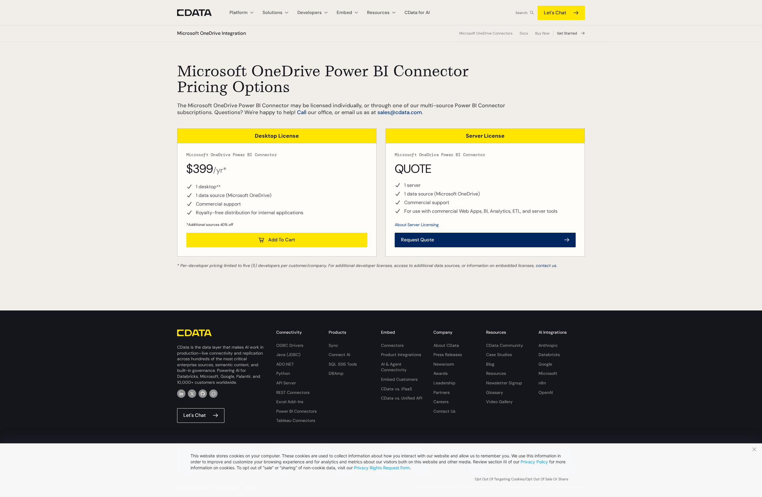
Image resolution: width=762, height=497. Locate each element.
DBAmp (336, 373)
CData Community (504, 345)
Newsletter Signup (504, 383)
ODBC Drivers (289, 345)
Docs (524, 33)
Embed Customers (399, 379)
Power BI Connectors (296, 411)
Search (521, 12)
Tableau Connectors (295, 420)
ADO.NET (285, 364)
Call (301, 112)
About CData (446, 345)
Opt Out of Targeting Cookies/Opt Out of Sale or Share (521, 479)
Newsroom (443, 364)
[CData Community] (213, 393)
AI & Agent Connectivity (394, 367)
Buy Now (542, 33)
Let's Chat (555, 13)
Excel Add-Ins (289, 401)
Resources (496, 373)
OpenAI (545, 392)
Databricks (549, 354)
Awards (440, 373)
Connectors (392, 345)
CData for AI (417, 12)
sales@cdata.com (399, 112)
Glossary (494, 392)
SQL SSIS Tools (343, 364)
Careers (441, 401)
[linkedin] (181, 393)
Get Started (567, 33)
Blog (490, 364)
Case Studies (499, 354)
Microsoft (547, 373)
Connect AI (339, 354)
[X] (192, 393)
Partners (441, 392)
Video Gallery (499, 401)
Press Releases (447, 354)
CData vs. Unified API (401, 398)
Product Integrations (401, 354)
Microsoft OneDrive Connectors (486, 33)
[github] (203, 393)
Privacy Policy (534, 461)
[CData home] (199, 13)
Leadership (444, 383)
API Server (286, 383)
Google (545, 364)
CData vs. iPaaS (396, 389)
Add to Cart (281, 240)
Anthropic (548, 345)
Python (283, 373)
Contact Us (444, 411)
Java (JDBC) (288, 354)
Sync (333, 345)
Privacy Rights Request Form (382, 467)
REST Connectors (293, 392)
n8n (542, 383)
